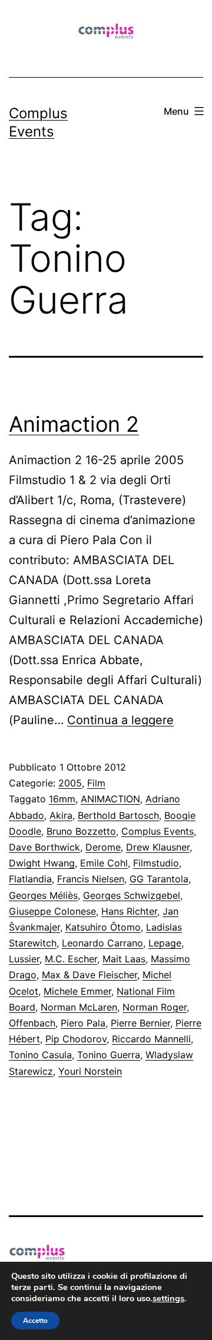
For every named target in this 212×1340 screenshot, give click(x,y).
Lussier (24, 959)
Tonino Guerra (108, 1055)
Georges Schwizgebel (131, 895)
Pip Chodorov (76, 1039)
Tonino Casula (40, 1055)
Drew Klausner (158, 847)
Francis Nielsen (90, 879)
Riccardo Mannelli (151, 1039)
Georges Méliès (43, 895)
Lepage (164, 943)
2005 (70, 783)
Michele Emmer (77, 991)
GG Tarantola (159, 879)
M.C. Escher (71, 959)
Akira (60, 815)
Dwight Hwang (42, 863)
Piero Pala (83, 1023)
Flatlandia (30, 879)
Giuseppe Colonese (52, 911)
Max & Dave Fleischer (89, 975)
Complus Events (157, 831)
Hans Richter (129, 911)
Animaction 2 (74, 424)
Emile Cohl (104, 863)
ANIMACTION (110, 799)
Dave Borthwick (44, 847)
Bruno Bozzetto (81, 831)
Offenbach (32, 1023)
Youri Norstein (90, 1071)
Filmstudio (156, 863)
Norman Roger (154, 1007)
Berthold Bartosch (118, 815)
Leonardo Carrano (102, 943)
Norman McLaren (79, 1007)
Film (96, 783)
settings (168, 1298)
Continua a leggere (120, 720)
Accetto (35, 1320)
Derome (103, 847)
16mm (62, 799)
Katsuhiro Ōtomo (103, 927)
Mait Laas (123, 959)
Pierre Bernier (140, 1023)
